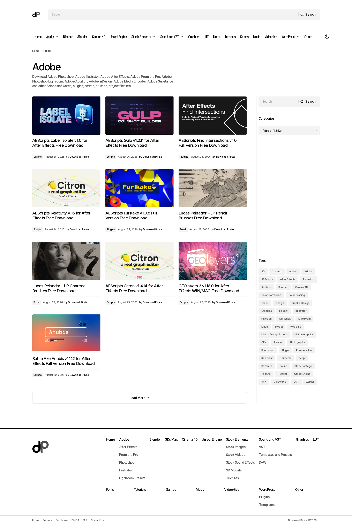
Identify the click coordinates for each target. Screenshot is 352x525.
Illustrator (300, 310)
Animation (308, 279)
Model (279, 326)
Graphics (266, 310)
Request (48, 520)
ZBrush (310, 381)
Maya (264, 326)
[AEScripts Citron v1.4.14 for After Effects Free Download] (139, 261)
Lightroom (304, 318)
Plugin (285, 350)
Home (35, 50)
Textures (232, 478)
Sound (283, 366)
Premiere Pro (304, 350)
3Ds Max (171, 439)
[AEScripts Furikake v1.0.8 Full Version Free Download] (139, 188)
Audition (266, 287)
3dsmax (277, 271)
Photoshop (267, 350)
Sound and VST (270, 439)
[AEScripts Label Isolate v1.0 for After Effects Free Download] (66, 115)
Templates (266, 505)
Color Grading (297, 295)
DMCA (75, 520)
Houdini (283, 310)
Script (302, 358)
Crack (264, 303)
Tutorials (140, 489)
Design (280, 303)
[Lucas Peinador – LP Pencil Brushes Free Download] (213, 188)
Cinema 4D (301, 287)
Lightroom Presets (132, 478)
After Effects (287, 279)
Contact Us (97, 520)
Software (266, 366)
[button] (327, 36)
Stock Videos (235, 455)
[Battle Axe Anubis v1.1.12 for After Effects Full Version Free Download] (66, 333)
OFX (264, 342)
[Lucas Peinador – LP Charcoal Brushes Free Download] (66, 261)
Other (299, 489)
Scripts (37, 156)
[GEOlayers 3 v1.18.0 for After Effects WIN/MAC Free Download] (213, 261)
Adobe (308, 271)
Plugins (184, 156)
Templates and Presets (275, 455)
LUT (316, 439)
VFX (263, 381)
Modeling (295, 326)
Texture (266, 373)
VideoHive (280, 381)
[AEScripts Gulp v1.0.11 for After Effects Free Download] (139, 115)
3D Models (233, 470)
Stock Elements (237, 439)
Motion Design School (274, 334)
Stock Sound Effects (240, 462)
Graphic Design (300, 303)
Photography (297, 342)
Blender (283, 287)
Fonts (110, 489)
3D (263, 271)
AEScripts (267, 279)
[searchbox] (173, 14)
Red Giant (267, 358)
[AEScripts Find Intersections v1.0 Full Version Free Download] (213, 115)
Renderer (285, 358)
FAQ (85, 520)
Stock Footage (303, 366)
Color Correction (271, 295)
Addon (293, 271)
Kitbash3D (285, 318)
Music (200, 489)
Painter (278, 342)
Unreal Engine (302, 373)
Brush (183, 229)
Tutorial (282, 373)
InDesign (266, 318)
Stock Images (235, 447)
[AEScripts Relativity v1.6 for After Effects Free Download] (66, 188)
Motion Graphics (304, 334)
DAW (262, 462)
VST (296, 381)
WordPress (267, 489)
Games (171, 489)
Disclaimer (62, 520)
